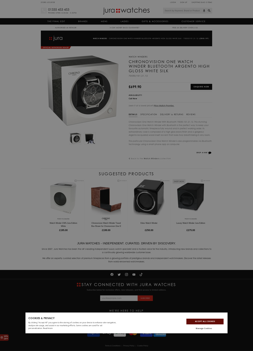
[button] (205, 328)
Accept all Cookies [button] (205, 321)
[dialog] (126, 322)
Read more (48, 328)
